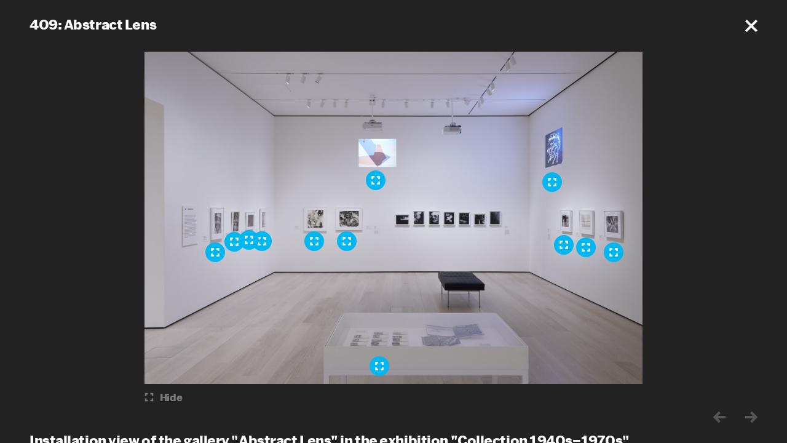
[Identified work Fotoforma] (586, 247)
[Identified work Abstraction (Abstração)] (564, 245)
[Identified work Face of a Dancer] (215, 252)
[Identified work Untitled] (613, 252)
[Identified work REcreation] (375, 180)
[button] (751, 26)
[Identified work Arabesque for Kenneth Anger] (552, 182)
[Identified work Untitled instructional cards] (379, 366)
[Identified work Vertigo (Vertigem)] (249, 240)
